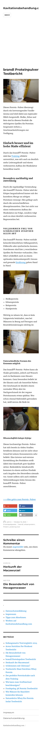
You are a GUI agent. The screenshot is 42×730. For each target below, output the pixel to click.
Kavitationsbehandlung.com (13, 726)
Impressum (11, 614)
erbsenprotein (29, 524)
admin (9, 522)
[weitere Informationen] (36, 515)
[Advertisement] (21, 45)
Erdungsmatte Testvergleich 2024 (21, 643)
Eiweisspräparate (9, 524)
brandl (20, 524)
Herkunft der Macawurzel (17, 662)
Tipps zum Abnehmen (16, 617)
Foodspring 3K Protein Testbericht (22, 688)
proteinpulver (15, 527)
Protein (6, 527)
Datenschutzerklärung (16, 611)
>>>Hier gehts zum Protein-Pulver (19, 499)
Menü (7, 15)
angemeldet (18, 547)
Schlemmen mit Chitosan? (18, 666)
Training (15, 156)
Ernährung (21, 262)
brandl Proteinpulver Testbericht (21, 659)
